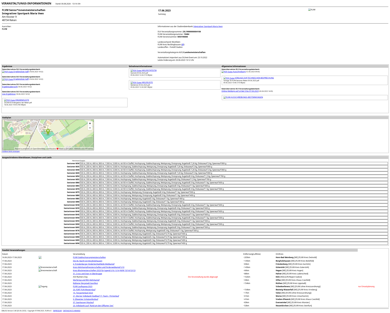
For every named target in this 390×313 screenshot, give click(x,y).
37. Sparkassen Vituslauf (83, 302)
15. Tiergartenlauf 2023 (83, 293)
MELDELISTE (147, 82)
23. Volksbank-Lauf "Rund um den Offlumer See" (93, 305)
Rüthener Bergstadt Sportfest (85, 283)
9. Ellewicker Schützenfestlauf (85, 299)
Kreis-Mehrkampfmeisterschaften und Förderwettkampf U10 (98, 267)
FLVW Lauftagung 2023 (82, 286)
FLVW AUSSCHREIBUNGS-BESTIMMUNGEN (244, 97)
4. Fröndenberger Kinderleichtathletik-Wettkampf (93, 264)
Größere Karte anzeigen (11, 151)
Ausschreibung (239, 71)
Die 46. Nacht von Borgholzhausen (87, 261)
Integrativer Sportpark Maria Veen (208, 26)
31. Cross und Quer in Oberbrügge (87, 273)
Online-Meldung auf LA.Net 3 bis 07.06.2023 (240, 91)
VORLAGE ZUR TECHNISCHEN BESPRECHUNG (254, 78)
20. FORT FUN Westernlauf (84, 289)
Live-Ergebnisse (9, 94)
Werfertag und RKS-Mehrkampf (86, 280)
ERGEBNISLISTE (22, 100)
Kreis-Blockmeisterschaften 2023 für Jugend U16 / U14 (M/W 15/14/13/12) (104, 270)
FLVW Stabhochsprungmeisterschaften (89, 257)
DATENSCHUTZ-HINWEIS (71, 311)
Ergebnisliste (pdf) (21, 71)
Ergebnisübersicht (10, 86)
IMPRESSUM (57, 311)
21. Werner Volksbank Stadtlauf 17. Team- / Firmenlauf (96, 296)
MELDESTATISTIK (149, 70)
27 (183, 44)
